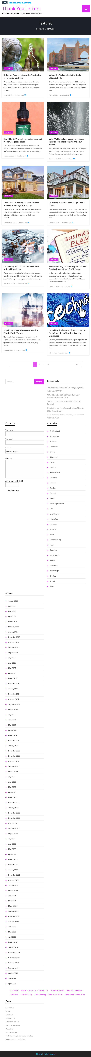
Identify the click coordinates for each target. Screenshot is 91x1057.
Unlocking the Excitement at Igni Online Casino (67, 204)
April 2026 (12, 616)
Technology (54, 571)
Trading (53, 576)
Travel (52, 581)
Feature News (55, 472)
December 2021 (14, 875)
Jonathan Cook (19, 95)
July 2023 (11, 777)
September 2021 (14, 885)
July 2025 (11, 658)
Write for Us (43, 990)
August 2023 (13, 771)
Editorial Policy (26, 995)
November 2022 (14, 818)
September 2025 (14, 647)
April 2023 (12, 792)
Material (53, 529)
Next (77, 364)
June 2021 (12, 896)
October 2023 (13, 761)
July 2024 (11, 715)
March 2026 (12, 622)
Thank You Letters (21, 8)
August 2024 (13, 709)
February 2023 (13, 803)
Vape (52, 586)
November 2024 (14, 694)
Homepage (40, 29)
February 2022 (13, 865)
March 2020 (12, 942)
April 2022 (12, 854)
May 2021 (12, 901)
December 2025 (14, 637)
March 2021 (12, 906)
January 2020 (13, 947)
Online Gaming (55, 540)
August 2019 (13, 973)
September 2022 (14, 828)
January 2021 (13, 911)
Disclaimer (14, 995)
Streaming (53, 566)
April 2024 (12, 730)
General (53, 493)
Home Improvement (57, 504)
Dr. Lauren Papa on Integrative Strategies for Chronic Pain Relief (22, 76)
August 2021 (13, 890)
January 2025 (13, 689)
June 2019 (12, 978)
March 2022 (12, 859)
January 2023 (13, 808)
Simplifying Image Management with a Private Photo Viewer (20, 331)
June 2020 (12, 927)
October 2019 (13, 963)
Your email (9, 439)
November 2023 (14, 756)
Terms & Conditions (74, 990)
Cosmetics (54, 447)
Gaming (53, 488)
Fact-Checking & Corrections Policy (48, 995)
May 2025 (12, 668)
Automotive (54, 436)
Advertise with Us (57, 990)
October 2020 (13, 921)
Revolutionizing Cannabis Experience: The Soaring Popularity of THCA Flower (67, 267)
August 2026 (13, 601)
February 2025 (13, 684)
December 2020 (14, 916)
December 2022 (14, 813)
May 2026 (12, 611)
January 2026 (13, 632)
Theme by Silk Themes (45, 1054)
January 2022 (13, 870)
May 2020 (12, 932)
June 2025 (12, 663)
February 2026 (13, 627)
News (52, 534)
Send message (13, 490)
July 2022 (11, 839)
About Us (32, 990)
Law (51, 509)
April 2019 (12, 984)
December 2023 (14, 751)
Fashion (53, 467)
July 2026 (11, 606)
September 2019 (14, 968)
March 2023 (12, 797)
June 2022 (12, 844)
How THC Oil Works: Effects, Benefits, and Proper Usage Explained (22, 140)
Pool (51, 545)
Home (23, 990)
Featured (8, 68)
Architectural (55, 431)
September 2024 (14, 704)
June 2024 (12, 720)
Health (52, 498)
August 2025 (13, 653)
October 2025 (13, 642)
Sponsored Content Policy (75, 995)
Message (8, 458)
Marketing (54, 519)
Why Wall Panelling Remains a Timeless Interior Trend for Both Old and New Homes (66, 142)
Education (53, 457)
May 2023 (12, 787)
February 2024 (13, 740)
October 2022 (13, 823)
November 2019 (14, 958)
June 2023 (12, 782)
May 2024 (12, 725)
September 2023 (14, 766)
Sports (52, 560)
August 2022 (13, 833)
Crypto (52, 452)
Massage (53, 524)
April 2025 (12, 673)
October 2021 (13, 880)
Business (53, 441)
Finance (53, 483)
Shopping (53, 550)
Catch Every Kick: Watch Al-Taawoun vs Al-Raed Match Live (21, 267)
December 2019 (14, 952)
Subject (8, 448)
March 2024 (12, 735)
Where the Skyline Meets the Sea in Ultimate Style (65, 76)
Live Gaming (54, 514)
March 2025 (12, 678)
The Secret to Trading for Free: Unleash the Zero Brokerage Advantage (21, 204)
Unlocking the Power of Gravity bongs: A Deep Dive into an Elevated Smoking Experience (67, 333)
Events (52, 462)
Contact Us (14, 990)
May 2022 (12, 849)
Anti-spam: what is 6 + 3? (14, 481)
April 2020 (12, 937)
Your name (9, 430)
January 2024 (13, 746)
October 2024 (13, 699)
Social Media (54, 555)
